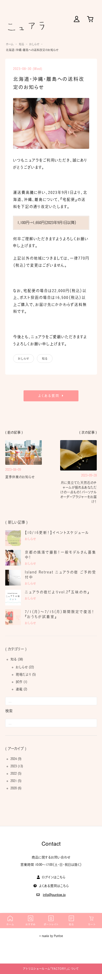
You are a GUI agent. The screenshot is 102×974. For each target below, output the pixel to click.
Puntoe (58, 935)
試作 (19, 681)
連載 (19, 689)
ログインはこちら (53, 877)
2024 (13, 758)
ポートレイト (51, 924)
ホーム (10, 44)
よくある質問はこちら (54, 885)
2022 (13, 773)
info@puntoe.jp (54, 894)
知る (21, 44)
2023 (13, 766)
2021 (13, 781)
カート (92, 924)
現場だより (23, 674)
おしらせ (34, 44)
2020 (13, 788)
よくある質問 (48, 395)
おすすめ (30, 924)
